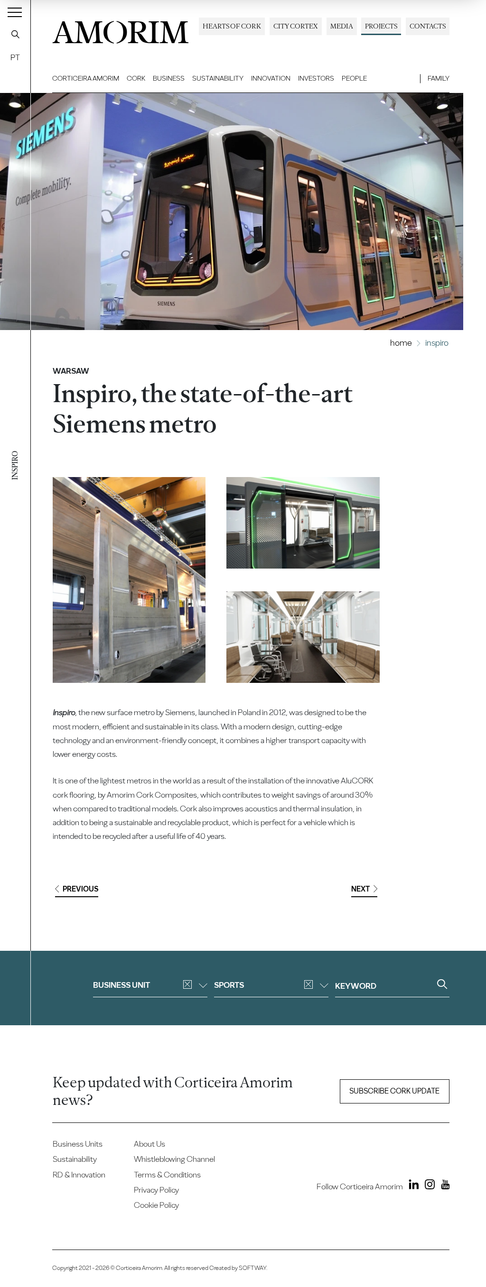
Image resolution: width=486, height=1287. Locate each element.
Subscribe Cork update (394, 1090)
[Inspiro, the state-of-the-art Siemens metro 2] (302, 523)
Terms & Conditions (167, 1174)
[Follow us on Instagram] (427, 1186)
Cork (136, 78)
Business (169, 78)
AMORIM (120, 29)
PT (15, 57)
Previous (80, 888)
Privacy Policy (156, 1190)
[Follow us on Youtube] (442, 1186)
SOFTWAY (252, 1267)
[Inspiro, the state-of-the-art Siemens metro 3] (302, 637)
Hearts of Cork (232, 26)
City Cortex (295, 26)
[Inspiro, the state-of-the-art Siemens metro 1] (129, 580)
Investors (316, 78)
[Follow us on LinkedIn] (411, 1186)
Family (438, 78)
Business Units (78, 1144)
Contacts (428, 26)
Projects (381, 26)
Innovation (270, 78)
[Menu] (15, 12)
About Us (149, 1144)
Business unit (121, 985)
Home (401, 342)
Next (360, 888)
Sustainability (217, 78)
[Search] (15, 34)
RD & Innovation (79, 1174)
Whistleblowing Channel (174, 1159)
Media (341, 26)
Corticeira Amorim (85, 78)
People (354, 78)
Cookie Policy (156, 1205)
